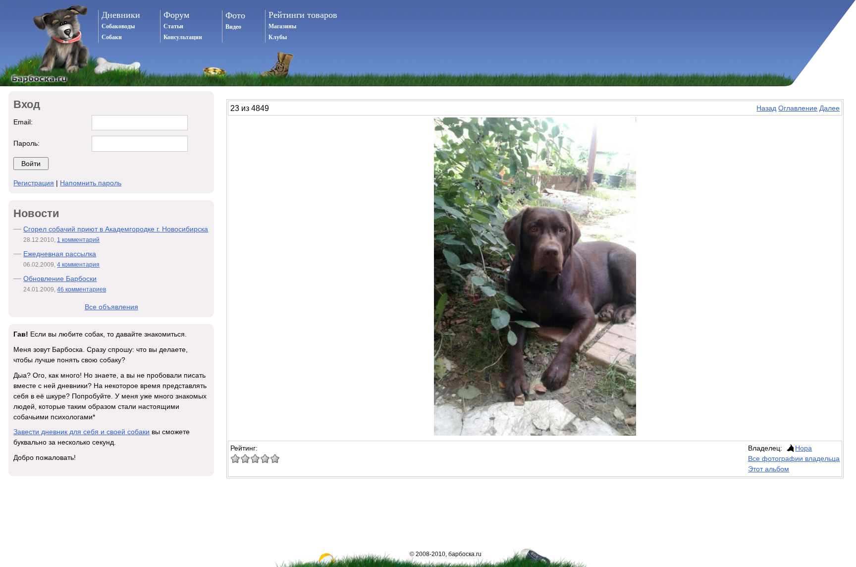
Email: (23, 122)
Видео (233, 26)
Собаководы (118, 26)
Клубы (277, 37)
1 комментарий (78, 239)
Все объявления (111, 307)
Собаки (112, 37)
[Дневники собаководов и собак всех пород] (46, 43)
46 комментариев (81, 289)
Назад (766, 108)
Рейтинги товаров (302, 15)
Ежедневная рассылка (59, 254)
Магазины (282, 26)
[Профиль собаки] (789, 448)
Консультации (182, 37)
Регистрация (33, 183)
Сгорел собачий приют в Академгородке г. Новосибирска (115, 229)
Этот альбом (768, 469)
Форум (176, 15)
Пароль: (26, 143)
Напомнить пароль (90, 183)
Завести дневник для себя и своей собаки (81, 432)
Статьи (173, 26)
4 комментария (78, 264)
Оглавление (797, 108)
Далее (829, 108)
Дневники (121, 15)
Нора (803, 448)
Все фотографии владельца (794, 458)
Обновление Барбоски (60, 279)
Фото (235, 15)
